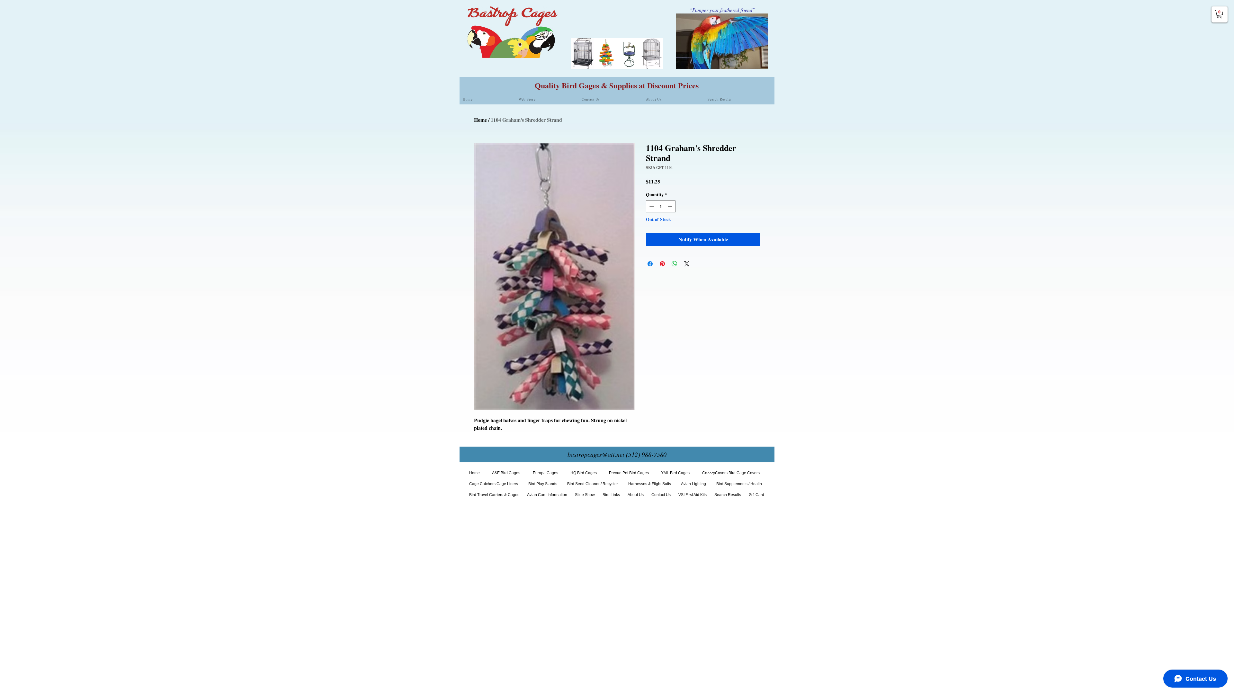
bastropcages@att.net (596, 454)
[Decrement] (651, 206)
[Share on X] (687, 264)
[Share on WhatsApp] (674, 264)
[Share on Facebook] (650, 264)
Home (480, 119)
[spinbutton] (660, 206)
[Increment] (670, 206)
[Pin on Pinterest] (662, 264)
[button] (1219, 14)
